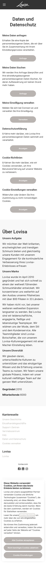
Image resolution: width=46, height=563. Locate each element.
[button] (23, 209)
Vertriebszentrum (11, 431)
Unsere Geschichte (11, 419)
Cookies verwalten (11, 443)
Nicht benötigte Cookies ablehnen (23, 548)
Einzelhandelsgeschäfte (14, 423)
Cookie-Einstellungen (23, 555)
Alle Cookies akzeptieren (23, 540)
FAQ (4, 435)
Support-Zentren (10, 427)
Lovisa (5, 456)
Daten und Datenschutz (14, 439)
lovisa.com (23, 464)
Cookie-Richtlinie (27, 515)
